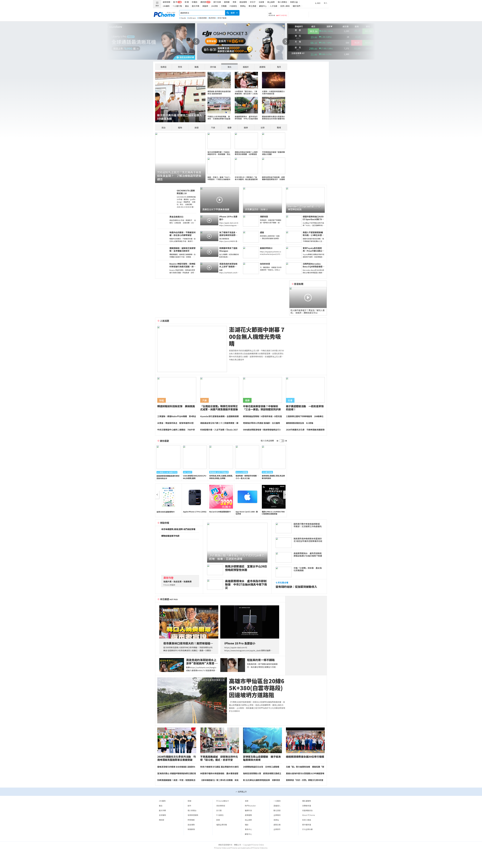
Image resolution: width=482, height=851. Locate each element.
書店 (187, 6)
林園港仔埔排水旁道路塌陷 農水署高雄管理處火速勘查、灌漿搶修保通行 (219, 773)
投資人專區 (285, 6)
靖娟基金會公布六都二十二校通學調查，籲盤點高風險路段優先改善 (219, 423)
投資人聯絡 (306, 820)
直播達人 (277, 805)
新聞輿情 (191, 829)
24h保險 (214, 6)
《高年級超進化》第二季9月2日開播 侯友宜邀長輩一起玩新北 (219, 780)
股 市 (175, 2)
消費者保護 (306, 805)
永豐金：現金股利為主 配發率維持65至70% (175, 423)
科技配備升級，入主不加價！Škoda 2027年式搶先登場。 (219, 429)
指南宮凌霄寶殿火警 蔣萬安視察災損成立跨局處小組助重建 (262, 773)
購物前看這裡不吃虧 (170, 536)
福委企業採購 (221, 824)
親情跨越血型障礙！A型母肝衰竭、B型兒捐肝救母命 (262, 416)
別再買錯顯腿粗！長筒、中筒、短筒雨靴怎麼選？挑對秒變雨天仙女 (176, 780)
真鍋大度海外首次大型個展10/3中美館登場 (305, 773)
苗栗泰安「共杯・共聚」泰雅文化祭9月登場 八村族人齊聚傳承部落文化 (304, 780)
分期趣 (224, 6)
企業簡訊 (277, 815)
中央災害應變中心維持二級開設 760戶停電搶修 (176, 429)
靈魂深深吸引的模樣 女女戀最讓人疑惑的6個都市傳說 (176, 767)
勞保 (180, 66)
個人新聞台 (282, 2)
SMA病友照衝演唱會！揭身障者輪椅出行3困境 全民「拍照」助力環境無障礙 (261, 429)
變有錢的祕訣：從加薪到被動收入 (296, 586)
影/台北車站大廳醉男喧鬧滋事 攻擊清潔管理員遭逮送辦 (261, 780)
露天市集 (195, 6)
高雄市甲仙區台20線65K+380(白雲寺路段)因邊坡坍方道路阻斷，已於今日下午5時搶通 (256, 687)
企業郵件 (277, 829)
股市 (189, 805)
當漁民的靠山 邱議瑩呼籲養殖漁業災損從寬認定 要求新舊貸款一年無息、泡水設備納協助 (176, 773)
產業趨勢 (248, 815)
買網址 (243, 6)
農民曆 (203, 2)
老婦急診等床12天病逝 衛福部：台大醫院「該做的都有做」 (261, 423)
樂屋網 (205, 6)
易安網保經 (220, 805)
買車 (234, 2)
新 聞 (187, 2)
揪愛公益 (294, 2)
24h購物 (166, 6)
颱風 (197, 66)
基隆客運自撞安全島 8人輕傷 (299, 423)
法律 (262, 127)
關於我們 (296, 6)
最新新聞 (166, 2)
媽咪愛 (161, 820)
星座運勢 (243, 2)
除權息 (194, 2)
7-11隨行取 (177, 6)
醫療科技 (248, 810)
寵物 (180, 127)
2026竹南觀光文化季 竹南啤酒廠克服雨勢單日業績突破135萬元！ (305, 429)
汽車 (213, 127)
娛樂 (246, 127)
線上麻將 (271, 2)
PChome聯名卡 (222, 801)
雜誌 (246, 824)
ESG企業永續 (307, 829)
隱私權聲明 (306, 801)
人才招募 (273, 6)
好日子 (253, 2)
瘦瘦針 (246, 66)
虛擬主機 (277, 824)
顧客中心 (263, 6)
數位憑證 (252, 6)
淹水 (229, 66)
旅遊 (197, 127)
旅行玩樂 (217, 2)
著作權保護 (306, 824)
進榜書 (227, 2)
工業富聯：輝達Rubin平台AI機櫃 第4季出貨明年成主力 (176, 416)
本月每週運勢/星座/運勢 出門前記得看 (178, 529)
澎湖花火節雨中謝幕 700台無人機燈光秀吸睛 (256, 336)
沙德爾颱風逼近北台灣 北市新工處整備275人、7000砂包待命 (261, 767)
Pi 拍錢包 (220, 815)
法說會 (261, 2)
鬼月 (279, 66)
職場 (279, 127)
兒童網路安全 (307, 810)
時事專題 (191, 820)
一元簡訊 (277, 801)
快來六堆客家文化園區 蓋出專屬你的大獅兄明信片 (219, 767)
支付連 (219, 810)
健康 (229, 127)
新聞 (189, 801)
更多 (157, 5)
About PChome (308, 815)
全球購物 (162, 815)
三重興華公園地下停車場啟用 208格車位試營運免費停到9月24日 (304, 416)
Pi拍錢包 (233, 6)
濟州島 (213, 66)
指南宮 (164, 66)
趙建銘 (262, 66)
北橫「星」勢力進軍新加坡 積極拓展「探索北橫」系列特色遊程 (305, 767)
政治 (164, 127)
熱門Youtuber (250, 805)
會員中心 (248, 829)
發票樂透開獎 (193, 815)
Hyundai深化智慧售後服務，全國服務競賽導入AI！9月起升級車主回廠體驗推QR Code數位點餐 (219, 416)
